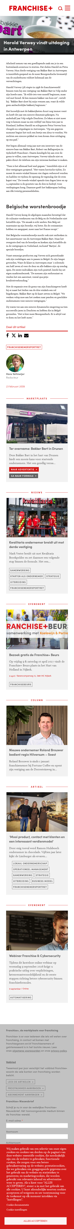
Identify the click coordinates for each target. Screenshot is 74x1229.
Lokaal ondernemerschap (30, 863)
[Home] (30, 8)
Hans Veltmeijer (15, 374)
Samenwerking (19, 570)
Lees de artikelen (19, 1081)
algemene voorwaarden (26, 1050)
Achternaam (13, 1142)
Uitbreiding (18, 582)
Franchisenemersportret (24, 347)
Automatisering (20, 997)
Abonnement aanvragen (23, 1094)
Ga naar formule (22, 475)
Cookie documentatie (17, 1204)
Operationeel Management (30, 869)
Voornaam (12, 1131)
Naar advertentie (22, 469)
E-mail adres (13, 1120)
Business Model (42, 881)
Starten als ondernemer (26, 576)
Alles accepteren (35, 1220)
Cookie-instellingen (16, 1209)
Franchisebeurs (20, 684)
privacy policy (59, 1050)
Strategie (52, 576)
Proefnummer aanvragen (24, 1088)
